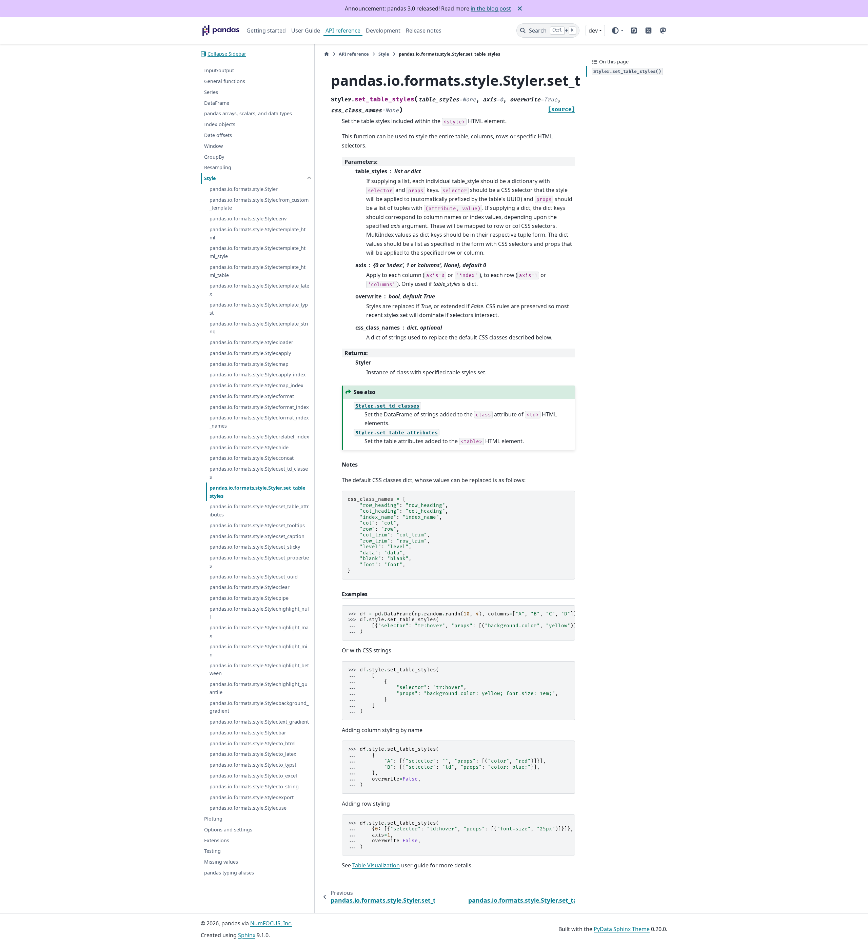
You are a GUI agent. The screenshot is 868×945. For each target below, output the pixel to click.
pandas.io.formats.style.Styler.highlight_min (258, 650)
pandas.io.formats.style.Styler (244, 189)
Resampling (217, 167)
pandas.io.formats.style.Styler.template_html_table (257, 271)
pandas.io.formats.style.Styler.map (249, 364)
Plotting (213, 818)
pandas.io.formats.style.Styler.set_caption (257, 536)
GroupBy (214, 157)
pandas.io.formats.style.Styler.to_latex (253, 754)
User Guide (305, 30)
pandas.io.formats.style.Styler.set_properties (259, 561)
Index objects (219, 124)
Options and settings (228, 829)
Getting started (266, 30)
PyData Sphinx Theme (622, 929)
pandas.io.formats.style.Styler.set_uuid (254, 576)
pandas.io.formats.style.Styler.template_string (259, 327)
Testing (212, 851)
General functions (224, 81)
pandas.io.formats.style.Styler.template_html (257, 233)
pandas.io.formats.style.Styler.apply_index (258, 375)
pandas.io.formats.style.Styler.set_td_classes (259, 473)
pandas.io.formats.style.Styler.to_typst (253, 765)
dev (593, 30)
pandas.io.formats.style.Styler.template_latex (259, 290)
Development (383, 30)
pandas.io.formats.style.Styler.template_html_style (257, 252)
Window (213, 146)
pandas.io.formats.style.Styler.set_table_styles (259, 492)
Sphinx (246, 935)
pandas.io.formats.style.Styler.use (248, 808)
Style (210, 178)
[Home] (326, 54)
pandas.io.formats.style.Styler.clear (250, 587)
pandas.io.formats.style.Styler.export (252, 797)
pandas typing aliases (229, 872)
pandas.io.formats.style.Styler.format (252, 396)
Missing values (221, 862)
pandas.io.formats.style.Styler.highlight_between (259, 669)
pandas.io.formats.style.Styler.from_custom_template (259, 204)
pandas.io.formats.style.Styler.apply (250, 353)
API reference (343, 30)
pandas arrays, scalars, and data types (248, 114)
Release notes (423, 30)
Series (211, 92)
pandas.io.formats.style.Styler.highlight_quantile (259, 688)
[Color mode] (617, 30)
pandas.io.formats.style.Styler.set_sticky (255, 547)
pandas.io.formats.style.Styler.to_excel (253, 775)
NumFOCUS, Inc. (271, 923)
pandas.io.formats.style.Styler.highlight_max (259, 632)
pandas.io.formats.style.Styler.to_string (254, 786)
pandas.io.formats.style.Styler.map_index (256, 385)
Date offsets (218, 135)
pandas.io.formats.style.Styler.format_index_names (259, 422)
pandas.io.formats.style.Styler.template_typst (259, 308)
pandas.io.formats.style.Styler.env (248, 218)
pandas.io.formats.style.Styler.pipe (249, 598)
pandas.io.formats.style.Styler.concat (252, 458)
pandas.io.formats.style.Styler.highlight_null (259, 613)
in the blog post (491, 8)
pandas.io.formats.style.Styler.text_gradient (259, 721)
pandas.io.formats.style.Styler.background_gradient (259, 707)
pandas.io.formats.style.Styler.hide (249, 447)
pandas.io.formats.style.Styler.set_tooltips (257, 525)
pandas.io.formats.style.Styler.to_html (253, 743)
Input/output (219, 70)
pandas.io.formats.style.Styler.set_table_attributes (259, 511)
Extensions (216, 840)
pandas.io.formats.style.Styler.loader (251, 342)
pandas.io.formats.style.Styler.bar (248, 732)
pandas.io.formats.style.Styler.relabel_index (259, 436)
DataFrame (216, 103)
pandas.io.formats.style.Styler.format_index (259, 407)
